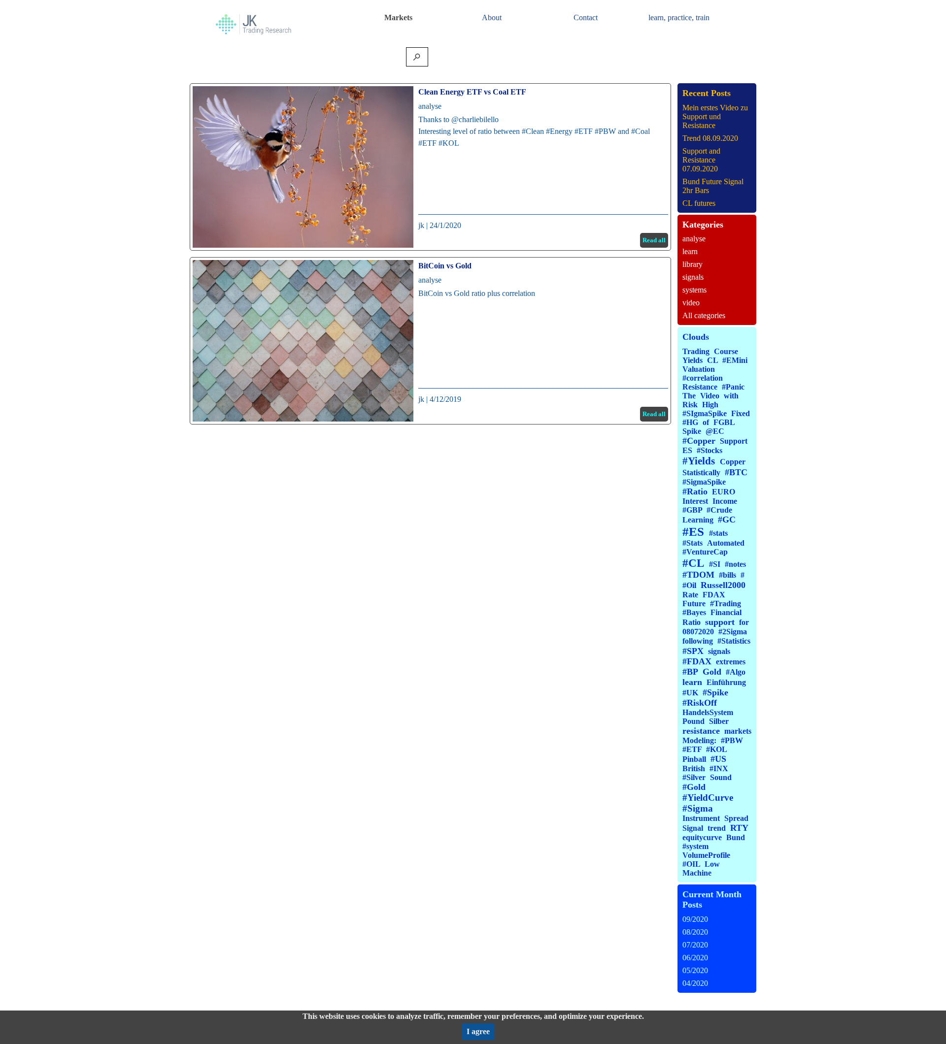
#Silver (694, 777)
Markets (398, 17)
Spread (736, 818)
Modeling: (699, 740)
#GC (727, 519)
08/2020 (695, 932)
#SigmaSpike (704, 482)
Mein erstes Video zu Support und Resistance (715, 116)
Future (694, 603)
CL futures (698, 203)
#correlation (702, 378)
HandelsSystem (707, 712)
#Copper (698, 441)
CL (712, 360)
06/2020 (695, 957)
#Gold (694, 787)
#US (718, 759)
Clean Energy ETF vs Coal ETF (472, 92)
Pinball (694, 759)
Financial (726, 612)
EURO (723, 492)
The (689, 396)
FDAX (714, 594)
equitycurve (702, 837)
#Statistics (733, 641)
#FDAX (696, 661)
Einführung (726, 682)
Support (733, 441)
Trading (696, 351)
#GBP (692, 510)
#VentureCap (705, 552)
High (710, 404)
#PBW (732, 740)
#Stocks (709, 450)
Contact (586, 17)
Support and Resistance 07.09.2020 (701, 160)
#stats (718, 533)
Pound (693, 721)
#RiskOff (699, 703)
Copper (732, 461)
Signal (692, 828)
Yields (692, 360)
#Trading (725, 603)
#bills (727, 575)
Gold (712, 672)
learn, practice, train (679, 17)
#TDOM (698, 575)
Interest (695, 501)
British (693, 768)
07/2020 (695, 945)
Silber (719, 721)
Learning (697, 520)
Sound (721, 777)
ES (687, 450)
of (706, 422)
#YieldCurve (707, 797)
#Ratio (695, 491)
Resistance (699, 387)
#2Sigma (732, 631)
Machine (696, 873)
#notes (735, 564)
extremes (730, 661)
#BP (690, 672)
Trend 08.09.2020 (710, 138)
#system (695, 846)
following (697, 641)
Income (724, 501)
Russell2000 (723, 585)
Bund (735, 837)
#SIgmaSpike (704, 413)
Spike (691, 431)
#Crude (719, 510)
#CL (693, 562)
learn (690, 251)
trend (717, 828)
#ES (693, 531)
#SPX (693, 651)
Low (712, 864)
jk (421, 225)
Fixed (740, 413)
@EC (715, 431)
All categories (703, 315)
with (731, 396)
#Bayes (694, 612)
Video (709, 396)
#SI (714, 564)
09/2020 (695, 919)
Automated (725, 543)
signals (693, 277)
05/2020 (695, 970)
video (691, 302)
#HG (690, 422)
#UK (690, 692)
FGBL (724, 422)
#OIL (691, 864)
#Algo (735, 672)
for (744, 622)
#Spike (715, 692)
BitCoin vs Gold (445, 265)
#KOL (716, 749)
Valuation (698, 369)
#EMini (734, 360)
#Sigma (697, 808)
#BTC (736, 472)
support (720, 622)
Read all (654, 240)
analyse (429, 106)
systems (694, 290)
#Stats (692, 543)
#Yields (698, 461)
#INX (719, 768)
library (692, 264)
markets (737, 731)
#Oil (689, 585)
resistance (701, 731)
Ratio (691, 622)
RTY (739, 828)
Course (726, 351)
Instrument (701, 818)
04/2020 (695, 983)
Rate (690, 594)
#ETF (692, 749)
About (492, 17)
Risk (690, 404)
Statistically (701, 472)
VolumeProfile (706, 855)
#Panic (733, 387)
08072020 (698, 631)
